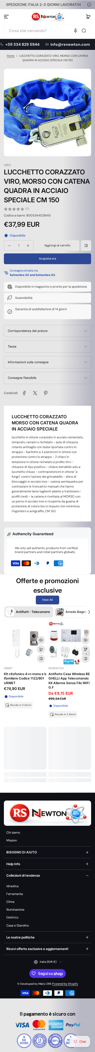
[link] (24, 393)
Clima (10, 902)
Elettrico (12, 917)
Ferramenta (14, 894)
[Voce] (75, 30)
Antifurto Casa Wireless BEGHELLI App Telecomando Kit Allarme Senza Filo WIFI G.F (69, 680)
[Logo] (47, 16)
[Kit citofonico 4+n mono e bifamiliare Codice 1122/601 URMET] (25, 643)
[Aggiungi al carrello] (41, 649)
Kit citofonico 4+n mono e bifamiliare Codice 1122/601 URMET (25, 678)
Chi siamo (13, 833)
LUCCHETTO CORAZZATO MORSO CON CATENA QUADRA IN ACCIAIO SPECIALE (45, 422)
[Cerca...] (84, 30)
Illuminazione (15, 910)
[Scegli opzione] (85, 649)
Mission (11, 840)
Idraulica (12, 886)
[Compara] (86, 245)
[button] (88, 17)
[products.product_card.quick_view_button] (41, 640)
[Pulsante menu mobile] (7, 17)
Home (10, 56)
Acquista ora (47, 258)
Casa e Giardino (17, 926)
